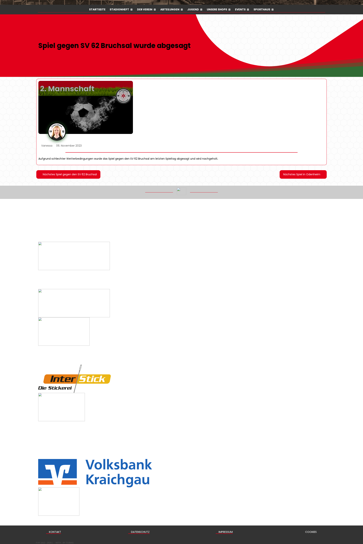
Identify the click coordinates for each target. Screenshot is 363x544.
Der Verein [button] (144, 9)
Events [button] (240, 9)
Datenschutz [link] (140, 532)
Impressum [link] (225, 532)
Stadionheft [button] (119, 9)
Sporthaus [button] (262, 9)
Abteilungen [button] (169, 9)
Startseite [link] (97, 9)
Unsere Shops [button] (217, 9)
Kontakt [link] (54, 532)
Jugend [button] (193, 9)
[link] (68, 174)
